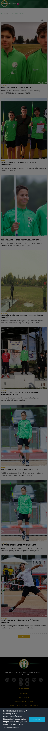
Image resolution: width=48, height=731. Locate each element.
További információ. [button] (11, 727)
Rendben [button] (36, 719)
